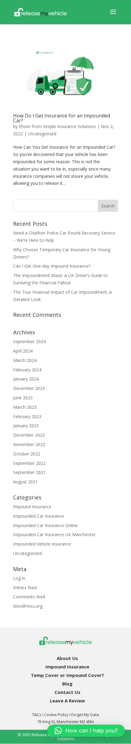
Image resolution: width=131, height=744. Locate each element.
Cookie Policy (56, 714)
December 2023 (29, 388)
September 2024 (29, 341)
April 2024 (23, 351)
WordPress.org (27, 606)
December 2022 (29, 435)
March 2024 (25, 360)
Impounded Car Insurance (38, 516)
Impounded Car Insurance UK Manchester (54, 534)
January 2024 (26, 379)
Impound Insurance (32, 506)
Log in (19, 578)
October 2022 (26, 454)
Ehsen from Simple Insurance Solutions (57, 126)
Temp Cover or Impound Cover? (67, 675)
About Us (67, 658)
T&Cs (36, 714)
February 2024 (27, 370)
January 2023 (26, 425)
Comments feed (29, 597)
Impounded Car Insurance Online (45, 525)
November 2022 (29, 444)
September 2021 (29, 472)
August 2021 (25, 482)
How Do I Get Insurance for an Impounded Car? (61, 118)
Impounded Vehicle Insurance (42, 544)
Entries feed (25, 587)
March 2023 (25, 407)
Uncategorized (42, 134)
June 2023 (23, 398)
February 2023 (27, 416)
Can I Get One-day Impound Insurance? (51, 266)
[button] (86, 731)
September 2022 (29, 463)
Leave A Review (67, 701)
